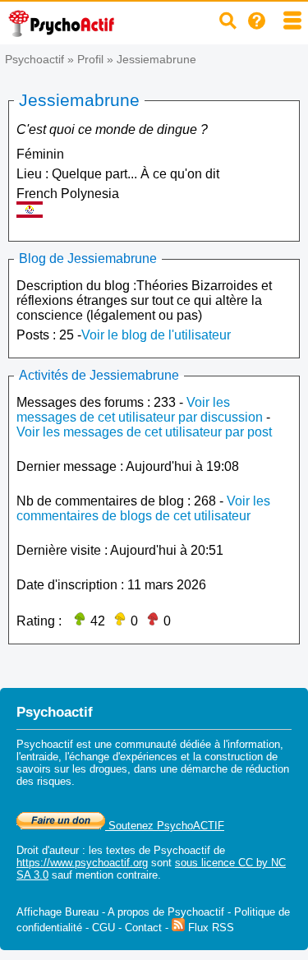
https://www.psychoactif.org (82, 862)
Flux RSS (209, 927)
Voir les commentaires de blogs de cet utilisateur (143, 508)
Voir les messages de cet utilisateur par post (144, 432)
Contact (143, 927)
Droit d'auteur (47, 850)
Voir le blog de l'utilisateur (156, 335)
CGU (103, 927)
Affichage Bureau (57, 912)
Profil (90, 59)
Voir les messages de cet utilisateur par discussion (139, 409)
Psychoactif (34, 59)
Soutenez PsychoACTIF (164, 825)
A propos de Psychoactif (166, 912)
